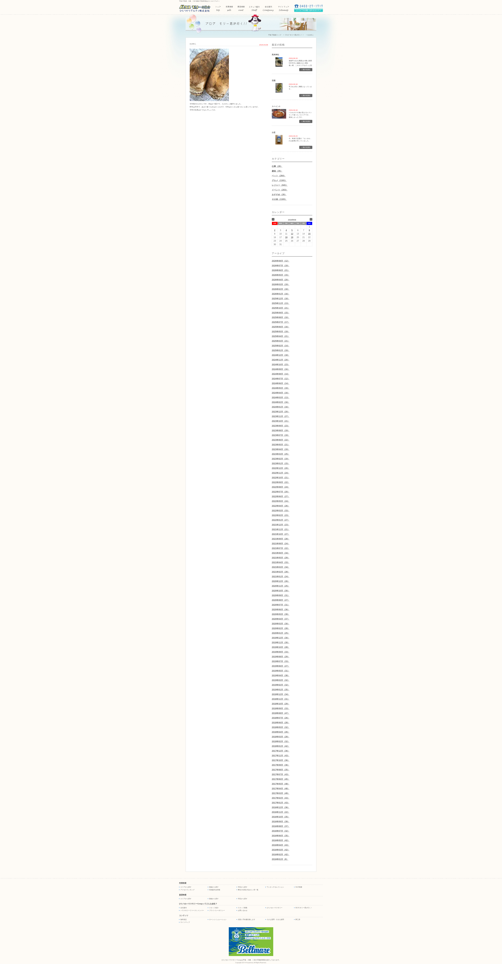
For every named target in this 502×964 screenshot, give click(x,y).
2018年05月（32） (281, 727)
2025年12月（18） (281, 298)
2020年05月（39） (281, 614)
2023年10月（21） (281, 421)
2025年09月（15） (281, 313)
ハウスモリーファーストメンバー (192, 910)
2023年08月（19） (281, 430)
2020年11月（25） (281, 586)
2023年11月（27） (281, 416)
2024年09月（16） (281, 369)
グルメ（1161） (279, 180)
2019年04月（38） (281, 675)
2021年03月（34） (281, 567)
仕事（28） (277, 166)
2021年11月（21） (281, 529)
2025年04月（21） (281, 336)
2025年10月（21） (281, 308)
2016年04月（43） (281, 845)
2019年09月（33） (281, 652)
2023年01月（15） (281, 463)
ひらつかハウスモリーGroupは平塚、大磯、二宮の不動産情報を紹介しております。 (251, 960)
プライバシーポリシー (217, 910)
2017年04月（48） (281, 788)
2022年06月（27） (281, 496)
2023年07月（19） (281, 435)
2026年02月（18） (281, 289)
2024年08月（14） (281, 374)
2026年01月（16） (281, 294)
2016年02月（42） (281, 854)
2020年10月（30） (281, 591)
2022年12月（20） (281, 468)
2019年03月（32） (281, 680)
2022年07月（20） (281, 492)
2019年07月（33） (281, 661)
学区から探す (242, 887)
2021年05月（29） (281, 558)
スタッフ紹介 (214, 908)
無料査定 (183, 919)
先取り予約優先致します (246, 919)
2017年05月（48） (281, 784)
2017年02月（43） (281, 798)
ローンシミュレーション (217, 919)
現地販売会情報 (214, 890)
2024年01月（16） (281, 407)
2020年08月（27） (281, 600)
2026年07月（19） (281, 265)
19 (292, 237)
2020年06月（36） (281, 609)
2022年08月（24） (281, 487)
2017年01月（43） (281, 803)
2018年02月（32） (281, 741)
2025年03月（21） (281, 341)
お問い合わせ (242, 910)
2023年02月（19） (281, 459)
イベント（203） (280, 190)
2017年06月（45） (281, 779)
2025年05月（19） (281, 331)
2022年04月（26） (281, 506)
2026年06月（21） (281, 270)
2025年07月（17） (281, 322)
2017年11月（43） (281, 755)
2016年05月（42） (281, 840)
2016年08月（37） (281, 826)
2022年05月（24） (281, 501)
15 (309, 234)
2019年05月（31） (281, 671)
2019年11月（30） (281, 642)
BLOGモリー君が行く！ (303, 908)
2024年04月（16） (281, 393)
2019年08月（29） (281, 657)
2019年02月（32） (281, 685)
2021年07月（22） (281, 548)
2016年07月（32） (281, 831)
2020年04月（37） (281, 619)
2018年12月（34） (281, 694)
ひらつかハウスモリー (274, 908)
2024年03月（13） (281, 397)
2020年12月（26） (281, 581)
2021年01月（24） (281, 576)
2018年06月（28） (281, 722)
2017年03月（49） (281, 793)
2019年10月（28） (281, 647)
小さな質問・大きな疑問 (275, 919)
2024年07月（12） (281, 379)
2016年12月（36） (281, 807)
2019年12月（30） (281, 638)
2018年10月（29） (281, 704)
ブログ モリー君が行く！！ (294, 35)
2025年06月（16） (281, 327)
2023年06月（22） (281, 440)
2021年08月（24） (281, 543)
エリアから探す (185, 887)
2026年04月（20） (281, 280)
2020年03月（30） (281, 624)
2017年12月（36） (281, 751)
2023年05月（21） (281, 445)
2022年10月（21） (281, 478)
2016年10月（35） (281, 817)
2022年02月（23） (281, 515)
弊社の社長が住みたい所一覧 (248, 890)
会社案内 (183, 908)
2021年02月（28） (281, 572)
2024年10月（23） (281, 364)
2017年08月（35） (281, 770)
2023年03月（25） (281, 454)
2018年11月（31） (281, 699)
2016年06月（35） (281, 836)
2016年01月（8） (280, 859)
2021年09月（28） (281, 539)
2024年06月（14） (281, 383)
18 (286, 237)
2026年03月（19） (281, 284)
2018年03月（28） (281, 737)
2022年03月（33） (281, 510)
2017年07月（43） (281, 774)
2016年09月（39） (281, 821)
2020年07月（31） (281, 605)
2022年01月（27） (281, 520)
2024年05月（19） (281, 388)
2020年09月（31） (281, 595)
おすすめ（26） (279, 194)
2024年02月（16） (281, 402)
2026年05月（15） (281, 275)
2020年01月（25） (281, 633)
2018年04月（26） (281, 732)
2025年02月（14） (281, 346)
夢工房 (297, 919)
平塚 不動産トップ (274, 35)
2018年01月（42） (281, 746)
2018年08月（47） (281, 713)
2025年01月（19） (281, 350)
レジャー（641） (280, 185)
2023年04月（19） (281, 449)
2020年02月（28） (281, 628)
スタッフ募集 (242, 908)
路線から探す (214, 887)
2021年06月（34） (281, 553)
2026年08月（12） (281, 261)
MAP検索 (298, 887)
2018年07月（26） (281, 718)
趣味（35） (277, 171)
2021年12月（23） (281, 525)
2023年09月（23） (281, 426)
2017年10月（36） (281, 760)
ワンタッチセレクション (275, 887)
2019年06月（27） (281, 666)
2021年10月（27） (281, 534)
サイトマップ (185, 922)
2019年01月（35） (281, 690)
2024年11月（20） (281, 360)
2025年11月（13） (281, 303)
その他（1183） (279, 199)
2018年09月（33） (281, 708)
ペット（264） (279, 176)
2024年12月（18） (281, 355)
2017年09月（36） (281, 765)
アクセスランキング (187, 890)
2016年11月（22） (281, 812)
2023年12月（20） (281, 412)
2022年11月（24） (281, 473)
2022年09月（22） (281, 482)
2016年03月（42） (281, 850)
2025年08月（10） (281, 317)
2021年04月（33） (281, 562)
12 (292, 234)
